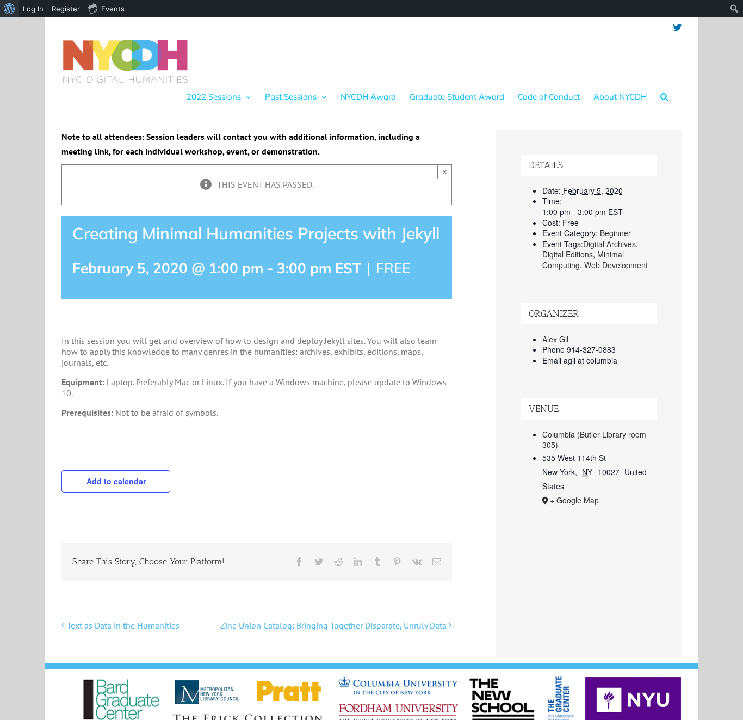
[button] (664, 96)
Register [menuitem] (66, 8)
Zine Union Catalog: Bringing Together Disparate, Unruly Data (333, 625)
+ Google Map (574, 500)
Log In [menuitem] (33, 8)
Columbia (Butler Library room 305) (594, 440)
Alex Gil (555, 339)
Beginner (615, 232)
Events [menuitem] (113, 8)
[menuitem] (9, 8)
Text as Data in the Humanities (123, 625)
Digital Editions (567, 254)
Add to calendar (116, 481)
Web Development (616, 265)
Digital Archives (609, 243)
